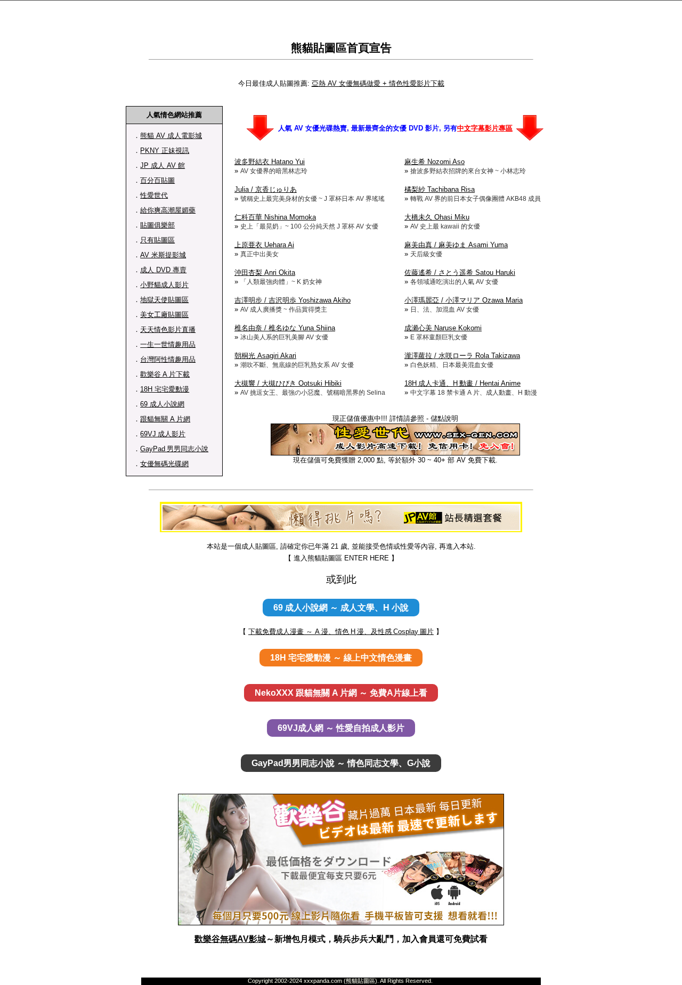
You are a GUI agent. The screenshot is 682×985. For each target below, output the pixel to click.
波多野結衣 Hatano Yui (269, 162)
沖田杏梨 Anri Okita (264, 272)
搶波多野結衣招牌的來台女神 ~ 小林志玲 (468, 171)
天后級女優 (426, 254)
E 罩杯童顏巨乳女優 (438, 337)
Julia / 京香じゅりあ (265, 189)
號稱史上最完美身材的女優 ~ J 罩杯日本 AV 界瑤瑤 (312, 198)
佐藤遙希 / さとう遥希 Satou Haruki (459, 272)
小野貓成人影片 (164, 285)
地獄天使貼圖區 (164, 300)
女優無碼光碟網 (164, 464)
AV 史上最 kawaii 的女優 (445, 226)
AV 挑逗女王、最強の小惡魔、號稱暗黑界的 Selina (312, 392)
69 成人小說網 (162, 404)
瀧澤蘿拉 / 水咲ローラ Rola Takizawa (462, 356)
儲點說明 (444, 418)
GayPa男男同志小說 (174, 449)
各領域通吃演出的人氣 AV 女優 (454, 282)
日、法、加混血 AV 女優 (444, 309)
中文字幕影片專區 (485, 128)
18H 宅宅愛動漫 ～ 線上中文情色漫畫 (341, 657)
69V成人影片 (162, 434)
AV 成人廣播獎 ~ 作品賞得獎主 (283, 309)
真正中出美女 (259, 254)
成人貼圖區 (258, 546)
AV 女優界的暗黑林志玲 (273, 171)
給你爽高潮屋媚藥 (168, 210)
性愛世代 (154, 195)
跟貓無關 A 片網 (165, 419)
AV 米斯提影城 (163, 255)
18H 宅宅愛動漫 (164, 389)
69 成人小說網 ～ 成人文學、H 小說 (341, 607)
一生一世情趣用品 (168, 344)
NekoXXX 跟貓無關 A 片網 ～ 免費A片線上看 (341, 692)
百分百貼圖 (157, 180)
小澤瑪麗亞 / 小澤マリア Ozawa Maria (463, 300)
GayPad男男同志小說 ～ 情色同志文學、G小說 (341, 763)
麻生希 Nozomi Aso (434, 162)
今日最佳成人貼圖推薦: (274, 83)
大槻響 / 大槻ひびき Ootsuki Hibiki (288, 383)
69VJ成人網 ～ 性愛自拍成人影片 (341, 727)
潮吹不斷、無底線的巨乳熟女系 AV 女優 (297, 365)
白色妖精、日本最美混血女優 (451, 365)
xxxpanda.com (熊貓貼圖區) (340, 981)
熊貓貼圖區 (319, 48)
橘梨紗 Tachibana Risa (439, 189)
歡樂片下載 (165, 374)
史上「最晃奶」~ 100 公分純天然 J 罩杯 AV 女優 (309, 226)
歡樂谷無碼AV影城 (230, 938)
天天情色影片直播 (168, 329)
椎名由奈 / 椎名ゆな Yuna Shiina (284, 328)
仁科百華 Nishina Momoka (275, 217)
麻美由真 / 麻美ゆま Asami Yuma (456, 245)
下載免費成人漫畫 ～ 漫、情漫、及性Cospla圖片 (341, 632)
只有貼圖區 (157, 240)
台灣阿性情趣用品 (168, 359)
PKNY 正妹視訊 (164, 150)
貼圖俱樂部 (157, 225)
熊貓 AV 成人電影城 (171, 136)
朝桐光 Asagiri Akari (265, 356)
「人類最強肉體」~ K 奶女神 (281, 282)
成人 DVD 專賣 (163, 270)
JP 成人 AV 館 (162, 165)
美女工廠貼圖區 (164, 315)
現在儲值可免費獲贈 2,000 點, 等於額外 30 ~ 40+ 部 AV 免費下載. (395, 460)
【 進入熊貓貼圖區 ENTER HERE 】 (341, 558)
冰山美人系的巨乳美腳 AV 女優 (284, 337)
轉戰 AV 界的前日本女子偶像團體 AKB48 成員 (475, 198)
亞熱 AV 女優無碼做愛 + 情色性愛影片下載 (378, 83)
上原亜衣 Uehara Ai (264, 245)
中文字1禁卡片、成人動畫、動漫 (473, 392)
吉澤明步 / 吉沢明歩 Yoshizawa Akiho (292, 300)
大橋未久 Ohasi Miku (436, 217)
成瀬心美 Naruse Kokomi (443, 328)
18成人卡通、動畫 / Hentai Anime (462, 383)
